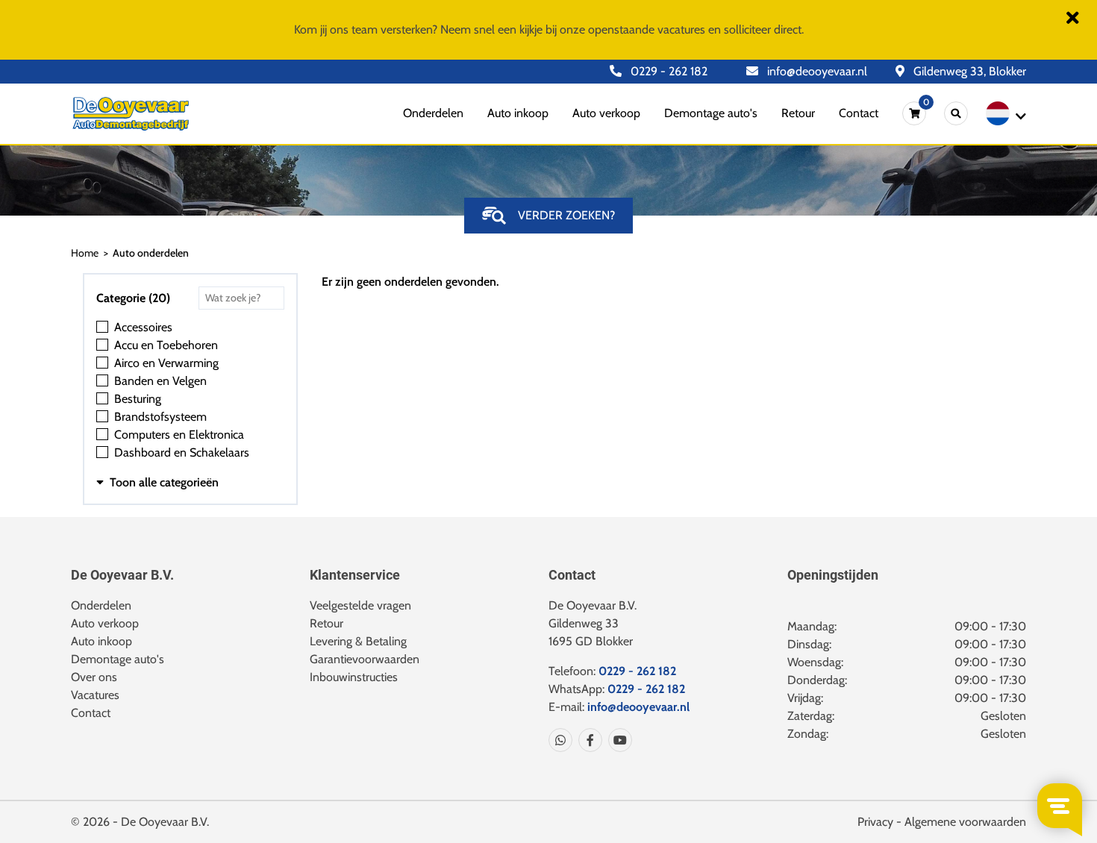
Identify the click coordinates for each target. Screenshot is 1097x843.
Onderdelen (433, 113)
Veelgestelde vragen (360, 605)
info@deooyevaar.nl (815, 71)
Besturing (137, 399)
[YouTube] (617, 740)
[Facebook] (587, 740)
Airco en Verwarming (166, 363)
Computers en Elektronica (179, 434)
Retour (798, 113)
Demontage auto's (710, 113)
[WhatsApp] (560, 740)
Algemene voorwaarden (965, 822)
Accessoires (143, 327)
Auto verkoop (606, 113)
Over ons (94, 677)
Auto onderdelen (151, 253)
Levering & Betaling (358, 641)
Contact (858, 113)
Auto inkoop (517, 113)
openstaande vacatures (646, 29)
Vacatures (95, 695)
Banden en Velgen (160, 381)
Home (85, 253)
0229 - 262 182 (667, 71)
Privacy (875, 822)
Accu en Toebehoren (166, 345)
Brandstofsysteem (160, 417)
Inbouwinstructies (354, 677)
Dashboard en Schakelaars (181, 452)
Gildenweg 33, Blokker (968, 71)
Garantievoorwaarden (364, 659)
